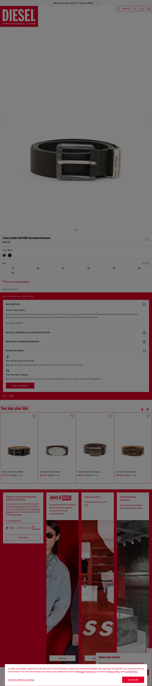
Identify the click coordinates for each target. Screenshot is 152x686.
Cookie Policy (131, 671)
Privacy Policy (113, 671)
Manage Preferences (86, 671)
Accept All (133, 680)
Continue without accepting (21, 680)
